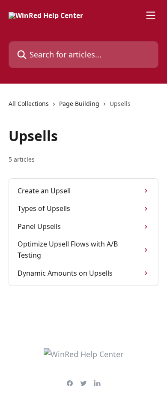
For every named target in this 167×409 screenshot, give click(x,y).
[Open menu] (150, 15)
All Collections (29, 103)
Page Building (79, 103)
